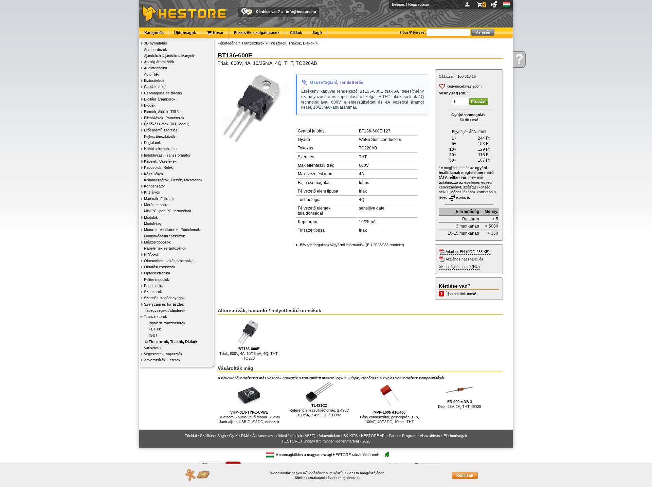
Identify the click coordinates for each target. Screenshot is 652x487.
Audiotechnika (155, 68)
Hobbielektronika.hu (160, 149)
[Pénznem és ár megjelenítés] (495, 4)
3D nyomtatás (155, 43)
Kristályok (152, 192)
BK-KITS (350, 436)
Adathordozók (155, 50)
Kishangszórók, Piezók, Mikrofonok (173, 180)
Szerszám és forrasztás (164, 304)
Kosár (217, 33)
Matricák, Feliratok (159, 199)
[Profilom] (468, 4)
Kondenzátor (154, 186)
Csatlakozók (154, 87)
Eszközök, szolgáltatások (256, 33)
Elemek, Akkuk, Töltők (162, 112)
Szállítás (207, 436)
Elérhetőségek (455, 436)
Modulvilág (152, 223)
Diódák (150, 105)
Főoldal (191, 436)
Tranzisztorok (155, 316)
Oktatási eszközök (159, 267)
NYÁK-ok (151, 254)
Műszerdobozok (157, 242)
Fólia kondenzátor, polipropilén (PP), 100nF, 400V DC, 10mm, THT (389, 417)
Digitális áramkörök (160, 99)
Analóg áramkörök (159, 62)
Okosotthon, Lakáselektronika (169, 261)
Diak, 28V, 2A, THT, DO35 (459, 404)
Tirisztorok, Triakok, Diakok (173, 342)
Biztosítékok (154, 80)
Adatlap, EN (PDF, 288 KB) (468, 252)
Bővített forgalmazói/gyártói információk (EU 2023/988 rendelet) (352, 245)
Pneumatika (153, 286)
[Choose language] (507, 4)
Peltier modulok (156, 279)
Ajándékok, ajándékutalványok (169, 56)
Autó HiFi (151, 74)
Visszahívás (430, 436)
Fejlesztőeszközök (159, 136)
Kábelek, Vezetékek (160, 161)
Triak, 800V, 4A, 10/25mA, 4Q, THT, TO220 (248, 354)
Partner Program (402, 436)
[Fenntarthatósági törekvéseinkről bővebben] (387, 455)
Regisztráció (418, 4)
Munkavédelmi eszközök (164, 236)
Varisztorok (153, 348)
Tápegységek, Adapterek (164, 310)
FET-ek (155, 329)
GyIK (233, 436)
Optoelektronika (157, 273)
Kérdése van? (268, 12)
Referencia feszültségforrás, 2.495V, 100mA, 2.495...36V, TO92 (319, 410)
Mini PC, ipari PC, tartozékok (167, 211)
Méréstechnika (156, 205)
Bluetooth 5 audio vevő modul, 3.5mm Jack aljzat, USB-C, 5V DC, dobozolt (249, 417)
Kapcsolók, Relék (158, 167)
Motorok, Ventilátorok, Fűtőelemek (172, 230)
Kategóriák (154, 33)
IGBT (153, 335)
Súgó (317, 33)
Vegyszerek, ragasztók (163, 354)
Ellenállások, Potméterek (164, 118)
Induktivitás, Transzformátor (167, 155)
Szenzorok (153, 292)
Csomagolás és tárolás (163, 93)
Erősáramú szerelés (161, 130)
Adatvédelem (329, 436)
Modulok (151, 217)
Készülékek (153, 174)
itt (344, 478)
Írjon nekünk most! (461, 294)
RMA (245, 436)
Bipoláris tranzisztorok (167, 323)
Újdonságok (185, 33)
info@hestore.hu (301, 12)
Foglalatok (152, 143)
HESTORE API (373, 436)
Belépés (398, 4)
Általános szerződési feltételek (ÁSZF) (283, 436)
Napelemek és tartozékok (165, 248)
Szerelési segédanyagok (164, 298)
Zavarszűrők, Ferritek (162, 360)
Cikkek (296, 33)
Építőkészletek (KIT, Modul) (166, 124)
